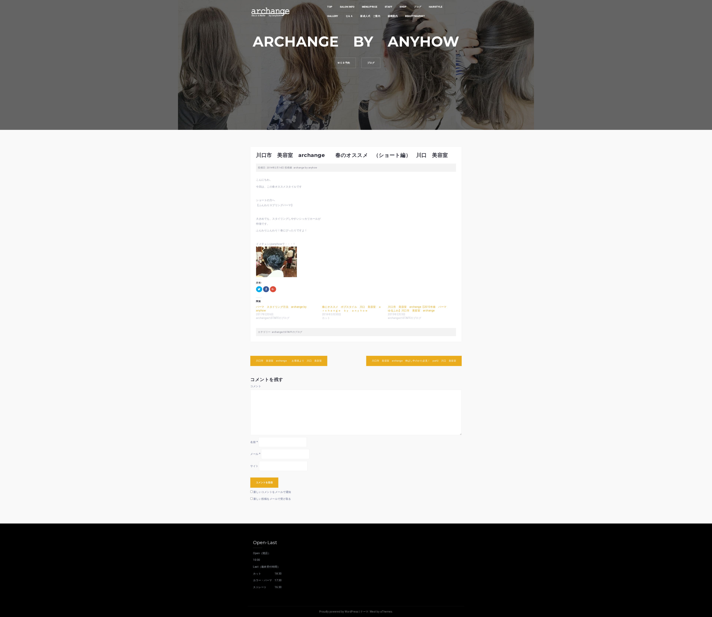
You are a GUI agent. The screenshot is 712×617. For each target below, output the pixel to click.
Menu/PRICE (369, 6)
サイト (254, 466)
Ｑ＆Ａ (349, 16)
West (373, 611)
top (329, 6)
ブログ (417, 6)
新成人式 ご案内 (370, 16)
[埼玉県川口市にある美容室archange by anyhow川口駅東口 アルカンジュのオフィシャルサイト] (270, 11)
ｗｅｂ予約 (343, 62)
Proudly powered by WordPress (338, 611)
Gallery (332, 16)
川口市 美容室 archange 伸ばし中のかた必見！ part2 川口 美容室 (414, 360)
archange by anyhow (305, 167)
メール (255, 453)
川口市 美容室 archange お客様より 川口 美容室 (289, 360)
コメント (255, 386)
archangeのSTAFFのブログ (287, 332)
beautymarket (415, 16)
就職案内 (393, 16)
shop (403, 6)
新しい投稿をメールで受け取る (272, 498)
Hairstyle (435, 6)
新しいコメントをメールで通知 (272, 491)
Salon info (347, 6)
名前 (254, 442)
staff (388, 6)
